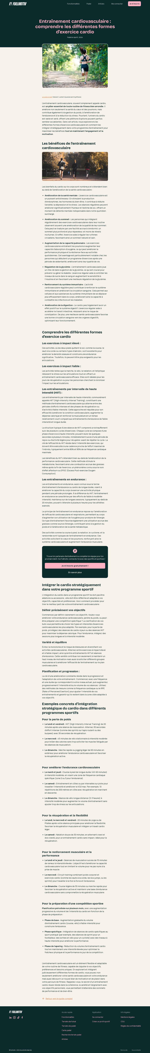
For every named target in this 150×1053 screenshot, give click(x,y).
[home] (18, 4)
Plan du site (123, 1050)
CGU (123, 1021)
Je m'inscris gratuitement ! (74, 565)
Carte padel (66, 1030)
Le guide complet (47, 97)
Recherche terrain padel (71, 1035)
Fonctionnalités (73, 4)
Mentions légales (128, 1017)
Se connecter (97, 1017)
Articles (101, 4)
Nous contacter (136, 1050)
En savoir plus (75, 572)
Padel (89, 4)
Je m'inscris (134, 4)
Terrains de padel (69, 1026)
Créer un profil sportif (101, 1021)
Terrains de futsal (69, 1021)
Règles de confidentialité (131, 1026)
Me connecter (117, 4)
